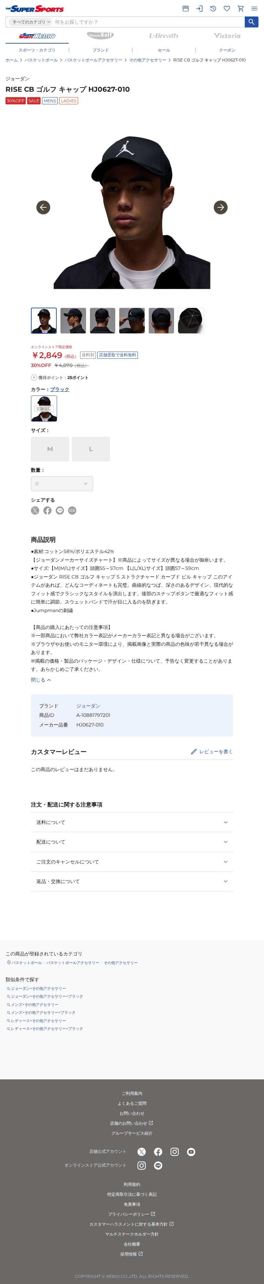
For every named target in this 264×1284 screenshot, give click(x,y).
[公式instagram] (174, 1152)
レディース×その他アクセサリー (38, 1020)
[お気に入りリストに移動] (227, 8)
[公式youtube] (191, 1152)
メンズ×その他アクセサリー (34, 1004)
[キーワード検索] (251, 21)
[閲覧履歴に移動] (213, 8)
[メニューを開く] (254, 8)
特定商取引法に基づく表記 (132, 1194)
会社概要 (132, 1244)
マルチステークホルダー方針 (132, 1234)
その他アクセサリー (147, 59)
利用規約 (132, 1184)
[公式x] (142, 1152)
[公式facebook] (158, 1152)
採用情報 (128, 1254)
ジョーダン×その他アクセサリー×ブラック (47, 996)
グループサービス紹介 (132, 1133)
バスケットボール (41, 59)
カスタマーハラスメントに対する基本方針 (128, 1224)
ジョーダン (18, 79)
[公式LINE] (158, 1165)
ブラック (59, 389)
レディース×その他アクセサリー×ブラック (47, 1028)
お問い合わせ (132, 1113)
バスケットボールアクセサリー (93, 59)
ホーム (12, 59)
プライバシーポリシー (128, 1214)
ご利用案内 (132, 1093)
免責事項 (132, 1204)
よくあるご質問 (132, 1103)
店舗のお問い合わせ (128, 1123)
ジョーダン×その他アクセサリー (38, 988)
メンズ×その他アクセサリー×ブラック (43, 1012)
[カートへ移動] (240, 8)
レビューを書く (216, 751)
